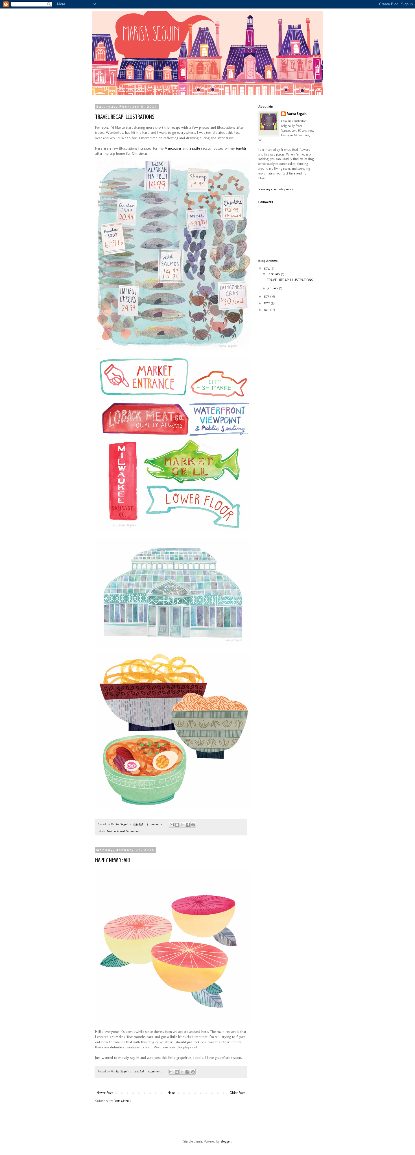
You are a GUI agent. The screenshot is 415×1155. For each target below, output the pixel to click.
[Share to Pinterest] (193, 825)
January (273, 288)
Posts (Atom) (122, 1101)
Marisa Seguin (297, 114)
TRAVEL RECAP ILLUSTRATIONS (124, 116)
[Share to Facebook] (188, 825)
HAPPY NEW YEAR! (112, 859)
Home (171, 1093)
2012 (267, 303)
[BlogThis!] (177, 825)
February (274, 274)
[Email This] (171, 825)
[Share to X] (182, 825)
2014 (266, 268)
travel (121, 831)
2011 (266, 310)
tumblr (241, 148)
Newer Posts (105, 1093)
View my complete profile (275, 189)
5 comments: (155, 824)
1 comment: (155, 1071)
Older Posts (237, 1093)
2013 (266, 296)
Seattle (194, 148)
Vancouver (173, 148)
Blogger (225, 1141)
